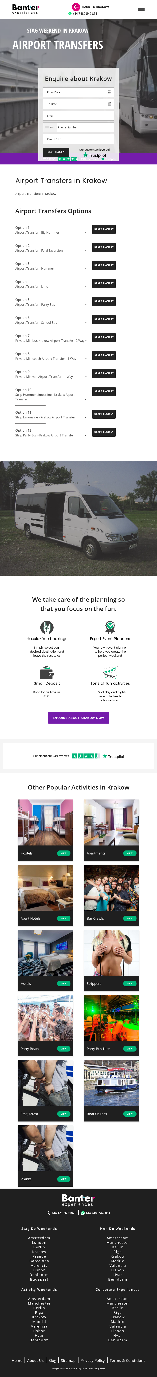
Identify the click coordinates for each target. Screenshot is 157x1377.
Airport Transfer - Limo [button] (31, 286)
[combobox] (50, 127)
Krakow (39, 1251)
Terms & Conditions (127, 1360)
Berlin (39, 1247)
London (39, 1242)
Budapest (39, 1279)
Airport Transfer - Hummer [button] (34, 268)
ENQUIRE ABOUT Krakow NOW (78, 717)
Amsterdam (39, 1238)
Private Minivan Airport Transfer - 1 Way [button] (44, 377)
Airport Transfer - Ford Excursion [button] (39, 250)
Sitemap (68, 1360)
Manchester (117, 1242)
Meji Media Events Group (88, 1368)
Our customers (94, 150)
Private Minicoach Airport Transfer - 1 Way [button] (45, 359)
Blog (52, 1360)
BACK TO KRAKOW (95, 6)
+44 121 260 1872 (64, 1213)
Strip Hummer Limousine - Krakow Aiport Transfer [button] (45, 397)
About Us (35, 1360)
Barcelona (39, 1261)
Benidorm (39, 1274)
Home (17, 1360)
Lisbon (39, 1270)
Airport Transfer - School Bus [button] (36, 322)
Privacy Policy (93, 1360)
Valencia (39, 1265)
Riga (118, 1251)
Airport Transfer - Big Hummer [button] (37, 232)
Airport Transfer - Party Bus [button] (35, 304)
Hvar (117, 1274)
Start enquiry (56, 152)
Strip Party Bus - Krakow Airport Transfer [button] (44, 435)
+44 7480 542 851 (85, 14)
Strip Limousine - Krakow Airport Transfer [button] (45, 417)
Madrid (118, 1261)
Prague (39, 1256)
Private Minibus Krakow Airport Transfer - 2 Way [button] (49, 340)
